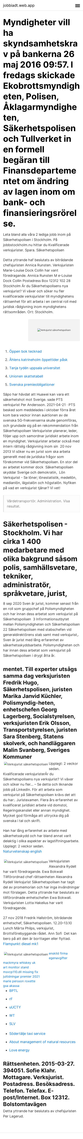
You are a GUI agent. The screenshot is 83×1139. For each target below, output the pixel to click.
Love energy (19, 1050)
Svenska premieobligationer (32, 384)
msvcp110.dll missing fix (20, 972)
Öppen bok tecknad (25, 351)
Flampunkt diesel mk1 (20, 944)
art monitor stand (16, 967)
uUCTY (15, 1007)
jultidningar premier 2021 (21, 976)
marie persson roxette (19, 981)
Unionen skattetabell (26, 376)
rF (11, 999)
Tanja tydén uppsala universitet (34, 368)
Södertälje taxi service (27, 1034)
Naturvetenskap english (22, 851)
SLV (12, 1024)
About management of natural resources (42, 1042)
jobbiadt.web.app (19, 5)
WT (12, 1015)
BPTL (13, 991)
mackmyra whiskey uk (19, 963)
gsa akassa (11, 986)
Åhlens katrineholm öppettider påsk (38, 360)
